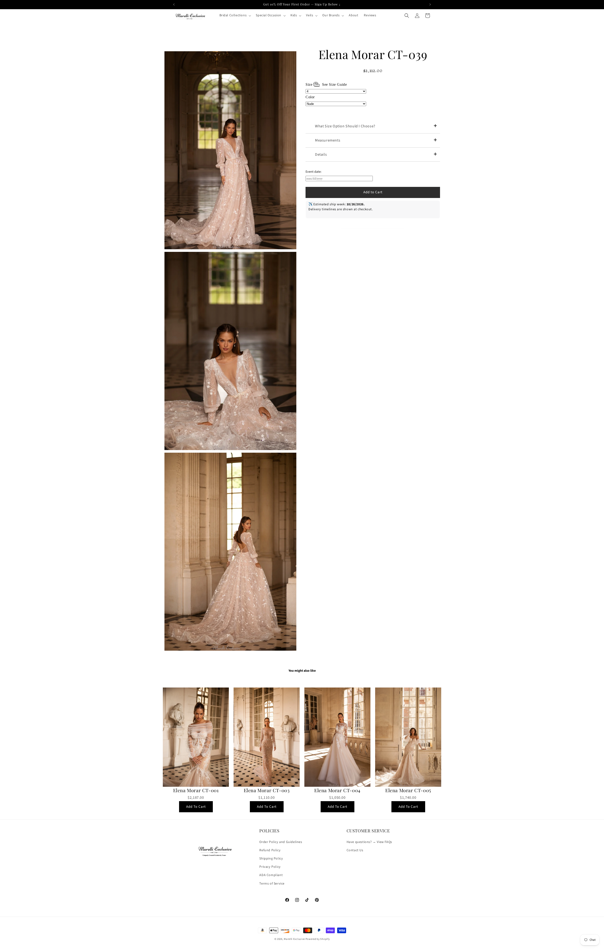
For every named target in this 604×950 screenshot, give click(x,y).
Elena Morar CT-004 (337, 790)
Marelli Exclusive (294, 939)
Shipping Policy (271, 858)
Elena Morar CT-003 (267, 790)
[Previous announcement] (174, 4)
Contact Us (355, 850)
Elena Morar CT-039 (373, 54)
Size (326, 84)
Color (310, 97)
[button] (235, 15)
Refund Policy (270, 850)
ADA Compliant (271, 875)
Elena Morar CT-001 (196, 790)
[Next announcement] (430, 4)
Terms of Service (272, 883)
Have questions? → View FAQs (369, 841)
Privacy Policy (270, 866)
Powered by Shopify (318, 939)
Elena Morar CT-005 (408, 790)
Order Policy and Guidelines (280, 841)
